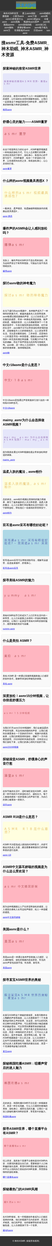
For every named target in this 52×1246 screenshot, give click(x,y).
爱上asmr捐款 (28, 13)
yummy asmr (9, 629)
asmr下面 (32, 16)
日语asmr (38, 30)
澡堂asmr (7, 805)
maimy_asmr (9, 460)
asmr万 (6, 30)
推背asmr (7, 110)
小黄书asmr (18, 16)
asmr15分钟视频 (10, 747)
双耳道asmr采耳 (10, 568)
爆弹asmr (7, 271)
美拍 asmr (7, 684)
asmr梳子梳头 (41, 27)
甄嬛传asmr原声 (31, 22)
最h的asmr (8, 1230)
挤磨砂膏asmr (24, 27)
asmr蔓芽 (7, 169)
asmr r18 (7, 855)
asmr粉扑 (7, 513)
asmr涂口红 (41, 25)
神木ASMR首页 (10, 13)
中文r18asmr (9, 408)
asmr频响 (8, 27)
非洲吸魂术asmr (22, 30)
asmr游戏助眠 (24, 25)
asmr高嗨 (15, 22)
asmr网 (44, 16)
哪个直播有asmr (10, 1177)
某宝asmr (7, 1051)
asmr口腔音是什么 (14, 19)
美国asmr (7, 968)
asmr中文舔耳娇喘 (11, 917)
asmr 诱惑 (7, 216)
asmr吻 (6, 353)
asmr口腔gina (33, 19)
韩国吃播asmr (9, 1116)
